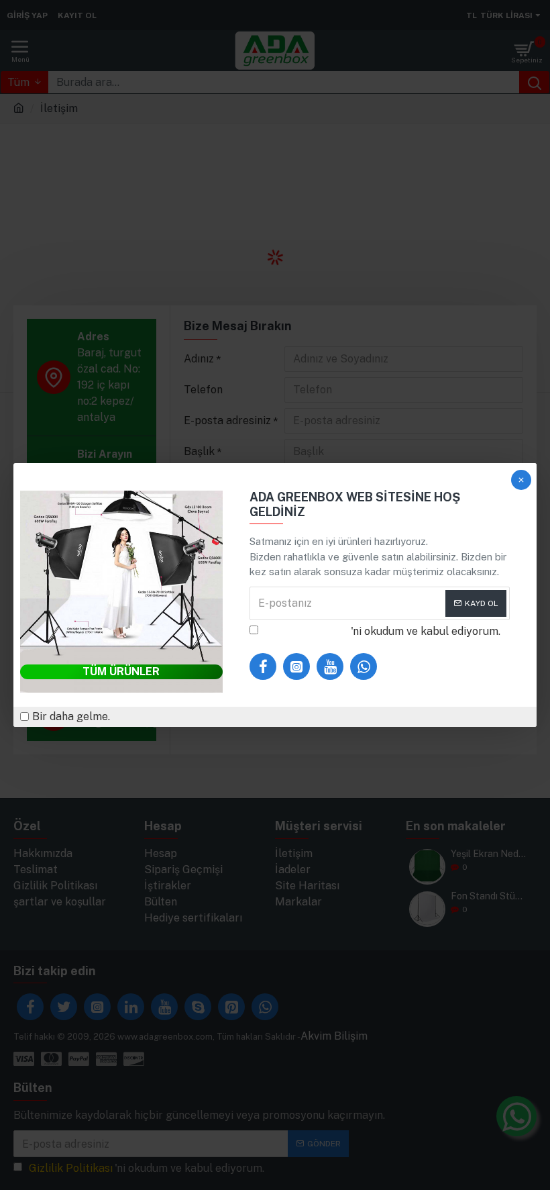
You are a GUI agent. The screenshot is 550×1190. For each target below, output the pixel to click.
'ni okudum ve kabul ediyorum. (382, 631)
